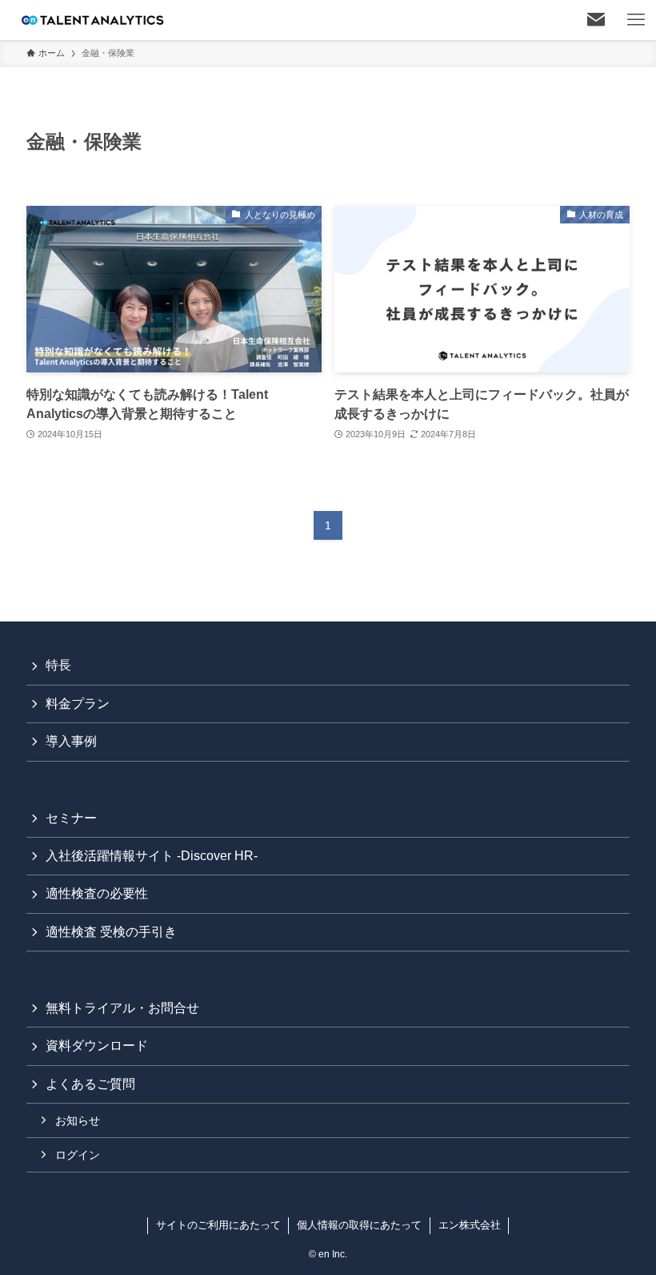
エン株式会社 (469, 1225)
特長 (58, 665)
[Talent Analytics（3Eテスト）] (92, 20)
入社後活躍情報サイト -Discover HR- (152, 856)
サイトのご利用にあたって (218, 1225)
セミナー (71, 818)
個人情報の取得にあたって (359, 1225)
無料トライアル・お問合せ (122, 1008)
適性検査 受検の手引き (111, 932)
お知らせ (77, 1120)
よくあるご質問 (90, 1084)
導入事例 (71, 741)
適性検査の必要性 (97, 893)
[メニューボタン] (636, 20)
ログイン (77, 1154)
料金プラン (78, 703)
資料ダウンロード (97, 1045)
